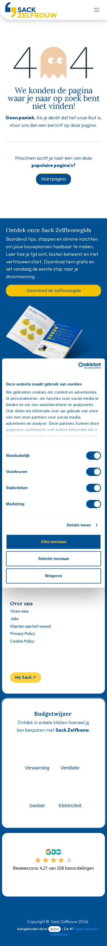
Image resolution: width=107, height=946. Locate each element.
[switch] (93, 472)
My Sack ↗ (25, 677)
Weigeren (53, 576)
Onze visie (19, 611)
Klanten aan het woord (30, 626)
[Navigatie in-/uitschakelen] (96, 10)
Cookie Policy (22, 641)
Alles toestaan (53, 541)
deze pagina (83, 125)
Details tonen (79, 525)
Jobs (14, 618)
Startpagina (53, 179)
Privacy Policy (22, 633)
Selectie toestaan (53, 558)
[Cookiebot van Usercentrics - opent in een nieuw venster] (78, 365)
